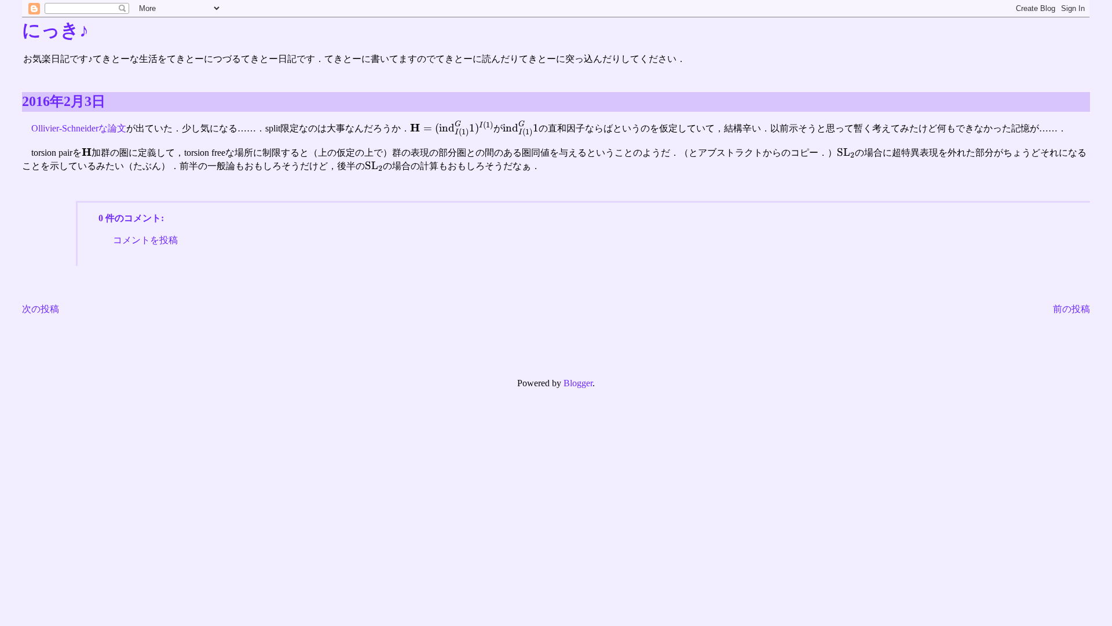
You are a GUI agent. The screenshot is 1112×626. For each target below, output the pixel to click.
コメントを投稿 (145, 240)
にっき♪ (55, 30)
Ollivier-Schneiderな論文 (78, 128)
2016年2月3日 (63, 101)
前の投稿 (1071, 309)
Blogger (578, 383)
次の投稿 (40, 309)
